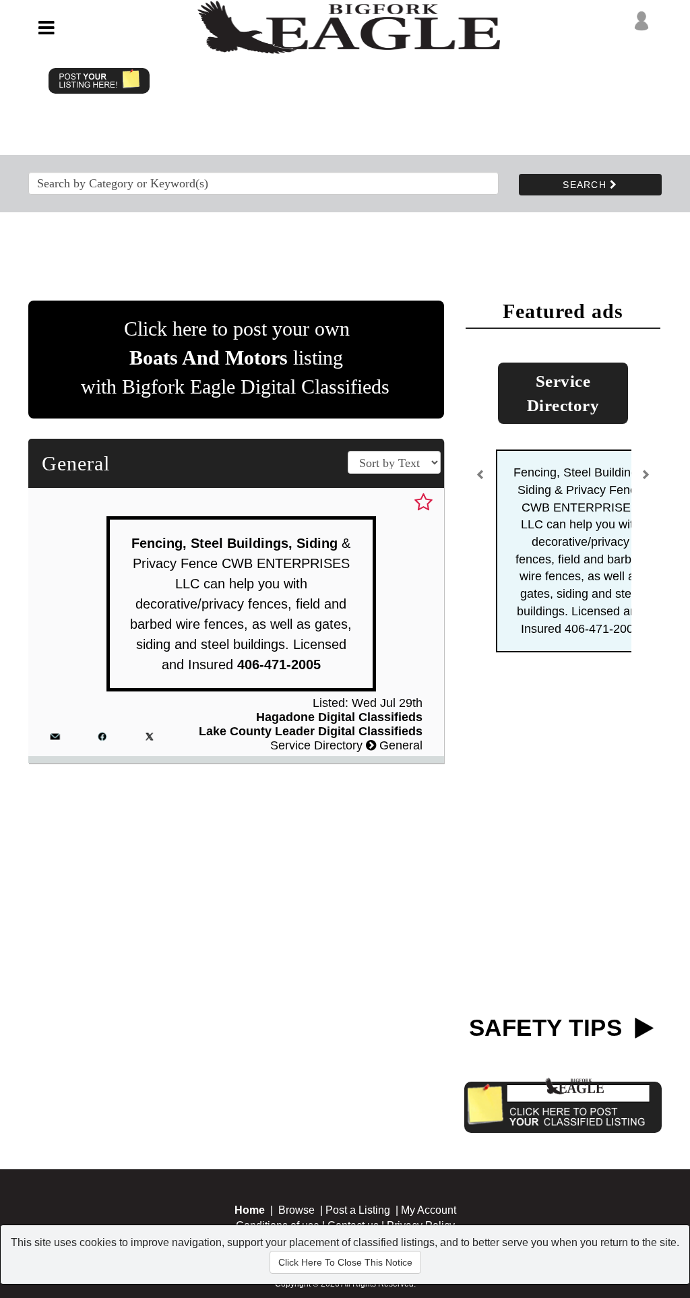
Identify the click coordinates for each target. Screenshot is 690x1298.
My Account (428, 1210)
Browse (296, 1210)
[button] (481, 480)
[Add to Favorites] (423, 503)
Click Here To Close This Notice (345, 1262)
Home (249, 1210)
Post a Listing (357, 1210)
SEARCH (586, 184)
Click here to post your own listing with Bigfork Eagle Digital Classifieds (235, 357)
